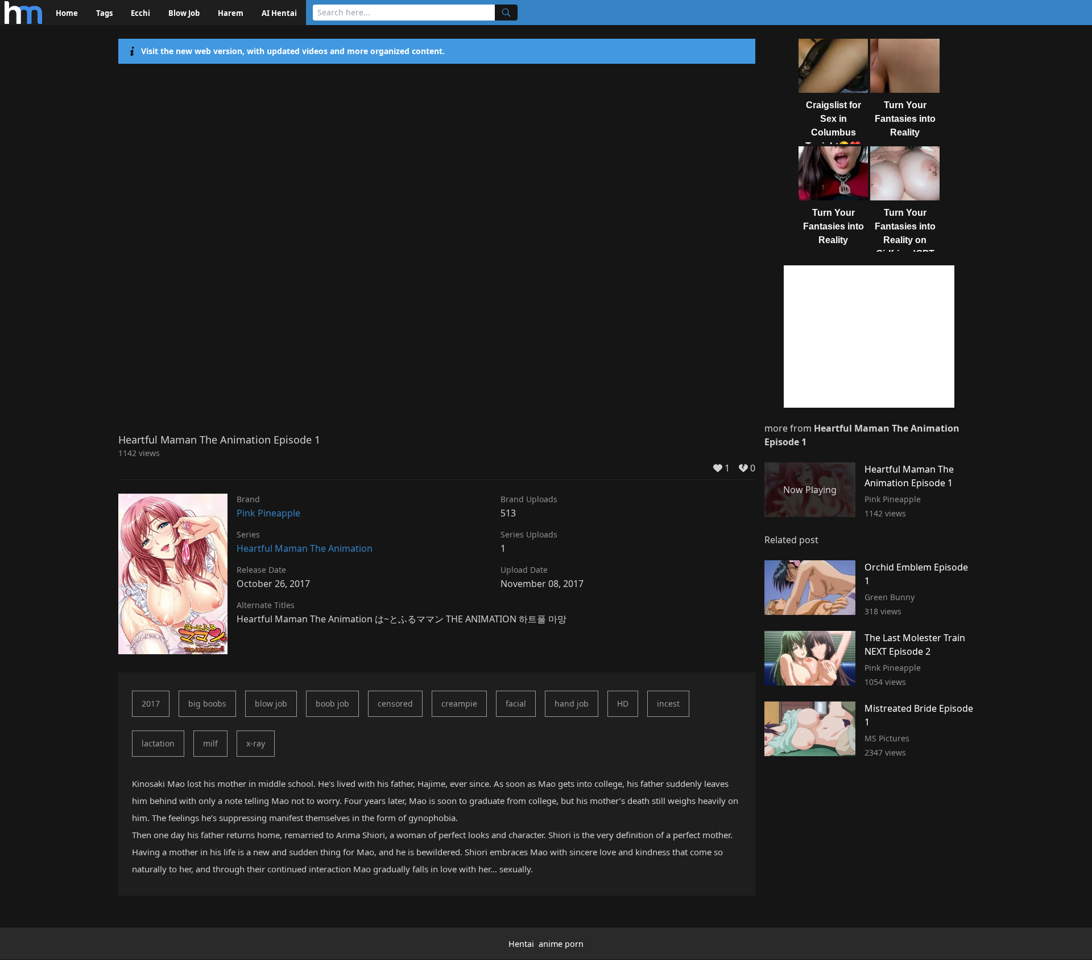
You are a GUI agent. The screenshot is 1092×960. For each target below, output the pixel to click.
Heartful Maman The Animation (305, 548)
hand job (572, 703)
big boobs (207, 703)
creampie (459, 703)
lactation (158, 743)
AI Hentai (279, 13)
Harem (230, 13)
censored (395, 703)
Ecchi (140, 13)
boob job (332, 703)
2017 (151, 703)
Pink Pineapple (268, 513)
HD (622, 703)
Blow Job (184, 13)
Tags (104, 13)
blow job (271, 703)
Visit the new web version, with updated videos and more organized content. (293, 51)
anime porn (561, 943)
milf (210, 743)
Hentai (521, 943)
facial (516, 703)
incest (668, 703)
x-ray (255, 743)
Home (67, 13)
